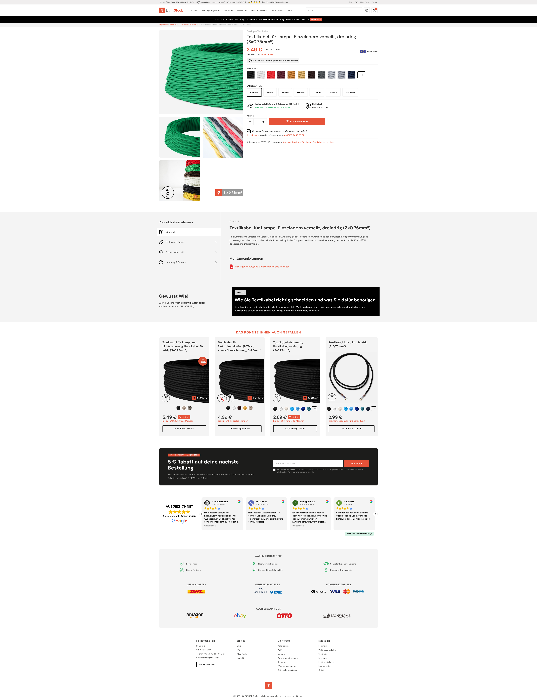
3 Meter (270, 92)
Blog (351, 2)
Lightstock (163, 25)
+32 (374, 409)
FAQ (356, 2)
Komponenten (276, 10)
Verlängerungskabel (211, 10)
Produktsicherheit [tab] (175, 252)
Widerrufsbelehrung (287, 666)
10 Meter (301, 92)
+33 (314, 409)
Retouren (282, 662)
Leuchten (194, 10)
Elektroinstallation (259, 10)
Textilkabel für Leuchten (189, 25)
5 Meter (285, 92)
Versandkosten (267, 54)
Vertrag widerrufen (206, 664)
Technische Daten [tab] (175, 242)
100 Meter (350, 92)
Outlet (290, 10)
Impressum (289, 696)
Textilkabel (228, 10)
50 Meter (333, 92)
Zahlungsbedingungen (288, 658)
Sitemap (299, 696)
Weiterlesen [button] (254, 526)
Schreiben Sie (253, 135)
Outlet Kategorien (240, 19)
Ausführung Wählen (184, 428)
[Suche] (359, 10)
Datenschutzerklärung (287, 670)
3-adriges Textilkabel (257, 31)
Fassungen (242, 10)
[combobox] (334, 10)
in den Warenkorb (299, 121)
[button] (375, 514)
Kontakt (375, 2)
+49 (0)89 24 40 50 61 (171, 2)
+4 (361, 74)
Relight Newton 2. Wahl (290, 19)
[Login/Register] (367, 10)
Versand (281, 654)
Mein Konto (364, 2)
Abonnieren (356, 463)
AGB (280, 650)
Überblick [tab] (171, 231)
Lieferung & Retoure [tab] (176, 262)
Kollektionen (283, 646)
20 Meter (317, 92)
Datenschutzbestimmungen (300, 469)
